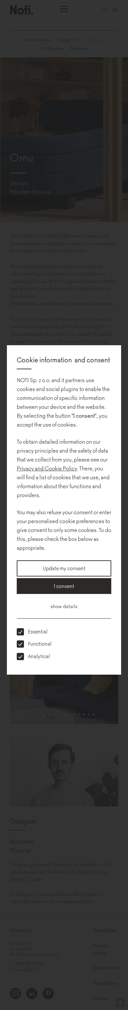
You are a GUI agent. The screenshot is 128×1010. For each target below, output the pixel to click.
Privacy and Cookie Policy (47, 468)
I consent (64, 585)
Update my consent (64, 568)
